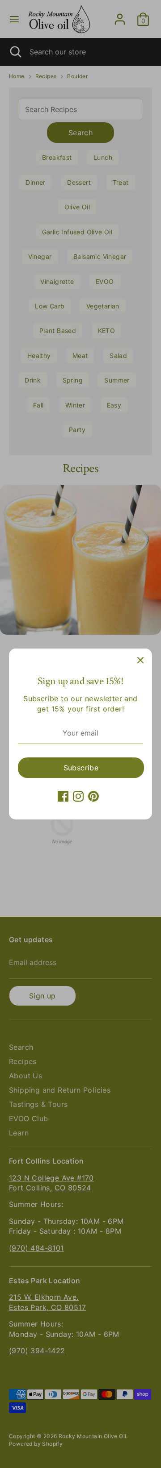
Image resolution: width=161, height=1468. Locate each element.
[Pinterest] (93, 796)
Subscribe (81, 767)
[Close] (140, 660)
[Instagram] (78, 796)
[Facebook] (63, 796)
